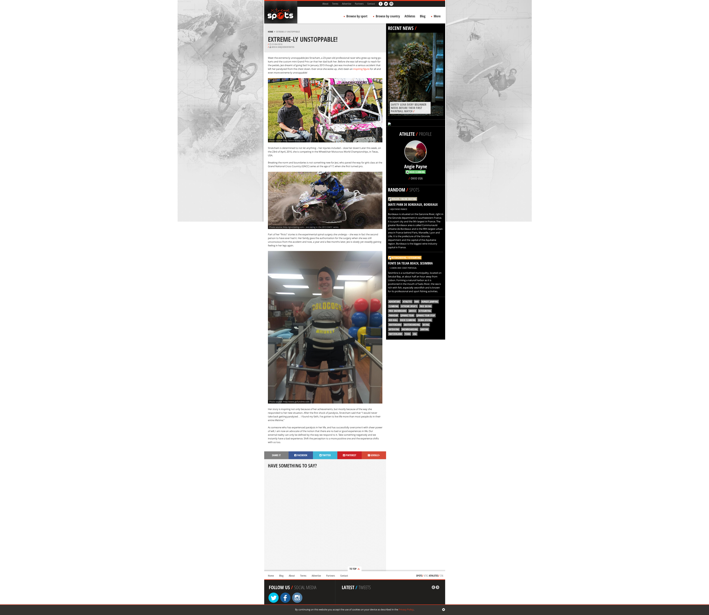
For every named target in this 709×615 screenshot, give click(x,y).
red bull (393, 320)
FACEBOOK (302, 455)
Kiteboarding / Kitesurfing (406, 257)
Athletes (410, 16)
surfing (424, 329)
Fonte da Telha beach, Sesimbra (410, 263)
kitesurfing (425, 310)
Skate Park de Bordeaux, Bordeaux (413, 204)
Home (270, 31)
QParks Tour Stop (426, 315)
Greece (412, 310)
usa (415, 334)
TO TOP (353, 568)
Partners (359, 3)
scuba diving (424, 320)
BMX (417, 301)
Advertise (346, 3)
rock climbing (407, 320)
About (325, 3)
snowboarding (410, 329)
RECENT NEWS (401, 28)
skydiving (394, 329)
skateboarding (412, 324)
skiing (426, 324)
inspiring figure (361, 69)
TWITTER (326, 455)
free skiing (425, 306)
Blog (422, 16)
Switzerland (395, 334)
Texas (407, 334)
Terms (335, 3)
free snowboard (397, 310)
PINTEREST (350, 455)
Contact (371, 3)
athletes (407, 301)
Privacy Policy (406, 609)
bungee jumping (430, 301)
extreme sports (409, 306)
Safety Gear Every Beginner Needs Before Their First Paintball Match (408, 107)
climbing (393, 306)
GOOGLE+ (375, 455)
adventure (394, 301)
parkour (393, 315)
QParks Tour (407, 315)
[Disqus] (325, 520)
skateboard (395, 324)
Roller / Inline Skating (404, 199)
